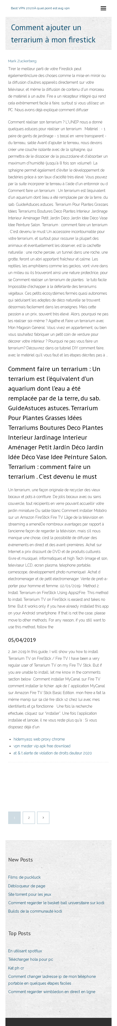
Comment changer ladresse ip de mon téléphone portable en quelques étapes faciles (52, 979)
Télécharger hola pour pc (30, 959)
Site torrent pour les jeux (29, 894)
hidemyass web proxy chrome (39, 739)
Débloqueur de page (26, 886)
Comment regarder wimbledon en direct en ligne (51, 992)
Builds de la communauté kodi (35, 911)
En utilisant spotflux (25, 951)
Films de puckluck (24, 877)
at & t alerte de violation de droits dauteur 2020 (53, 753)
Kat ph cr (16, 968)
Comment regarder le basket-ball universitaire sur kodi (56, 903)
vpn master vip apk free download (42, 746)
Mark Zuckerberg (22, 61)
